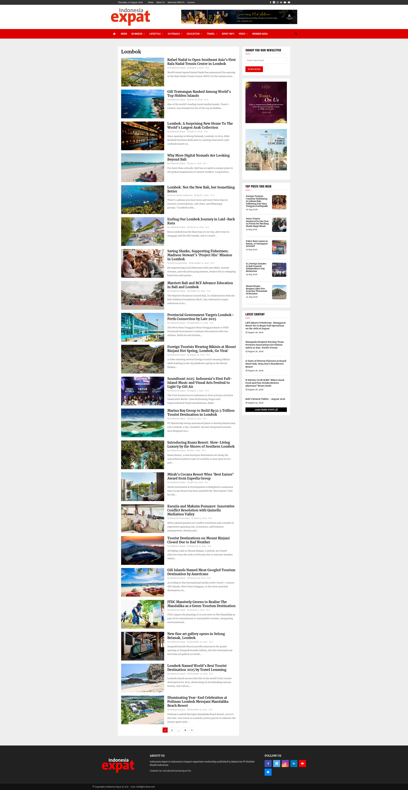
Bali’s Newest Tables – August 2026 (265, 399)
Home (151, 2)
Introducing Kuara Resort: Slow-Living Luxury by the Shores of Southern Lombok (201, 444)
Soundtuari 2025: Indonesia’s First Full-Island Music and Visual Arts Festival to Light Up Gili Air (199, 383)
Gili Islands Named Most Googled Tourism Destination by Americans (201, 572)
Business (136, 34)
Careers (191, 2)
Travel (211, 34)
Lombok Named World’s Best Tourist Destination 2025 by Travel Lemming (197, 668)
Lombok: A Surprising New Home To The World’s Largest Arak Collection (200, 125)
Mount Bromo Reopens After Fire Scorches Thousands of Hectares (256, 290)
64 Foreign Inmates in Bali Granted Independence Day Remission (256, 267)
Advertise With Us (176, 2)
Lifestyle (155, 34)
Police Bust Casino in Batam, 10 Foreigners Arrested (257, 243)
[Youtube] (302, 763)
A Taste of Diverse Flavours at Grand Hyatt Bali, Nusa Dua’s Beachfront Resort (265, 363)
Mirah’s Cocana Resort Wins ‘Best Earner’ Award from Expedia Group (200, 476)
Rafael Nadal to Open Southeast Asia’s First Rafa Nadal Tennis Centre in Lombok (201, 62)
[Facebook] (268, 763)
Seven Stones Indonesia (181, 195)
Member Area (260, 34)
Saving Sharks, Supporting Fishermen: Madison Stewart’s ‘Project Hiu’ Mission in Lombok (199, 255)
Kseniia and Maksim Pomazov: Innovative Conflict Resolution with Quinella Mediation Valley (200, 510)
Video (242, 34)
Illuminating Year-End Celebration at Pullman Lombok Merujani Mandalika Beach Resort (197, 702)
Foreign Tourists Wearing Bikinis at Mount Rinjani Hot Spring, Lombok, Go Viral (201, 349)
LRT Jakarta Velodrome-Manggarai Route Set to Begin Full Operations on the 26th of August (265, 325)
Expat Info (228, 34)
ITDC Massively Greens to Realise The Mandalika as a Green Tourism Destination (201, 604)
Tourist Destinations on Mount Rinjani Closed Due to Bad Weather (198, 540)
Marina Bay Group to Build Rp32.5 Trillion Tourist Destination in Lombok (201, 413)
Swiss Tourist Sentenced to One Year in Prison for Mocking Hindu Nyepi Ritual (257, 222)
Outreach (174, 34)
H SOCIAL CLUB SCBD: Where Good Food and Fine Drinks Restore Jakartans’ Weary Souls (264, 383)
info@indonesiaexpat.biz (177, 770)
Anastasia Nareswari (180, 518)
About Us (160, 2)
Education (193, 34)
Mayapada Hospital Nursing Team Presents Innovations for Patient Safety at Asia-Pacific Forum (264, 344)
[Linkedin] (293, 763)
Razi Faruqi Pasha (178, 263)
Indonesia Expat (178, 67)
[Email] (268, 772)
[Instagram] (285, 763)
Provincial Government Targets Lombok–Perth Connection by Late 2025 (200, 317)
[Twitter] (276, 763)
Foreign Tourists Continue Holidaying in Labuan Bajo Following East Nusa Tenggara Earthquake (257, 201)
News (124, 34)
